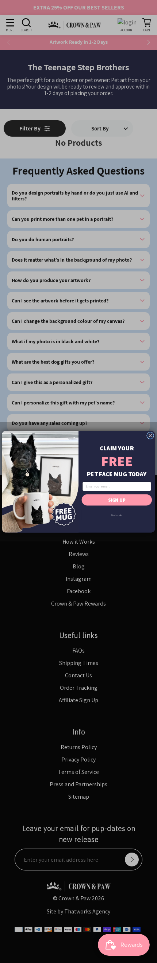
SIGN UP (117, 500)
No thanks (116, 515)
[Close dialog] (150, 435)
